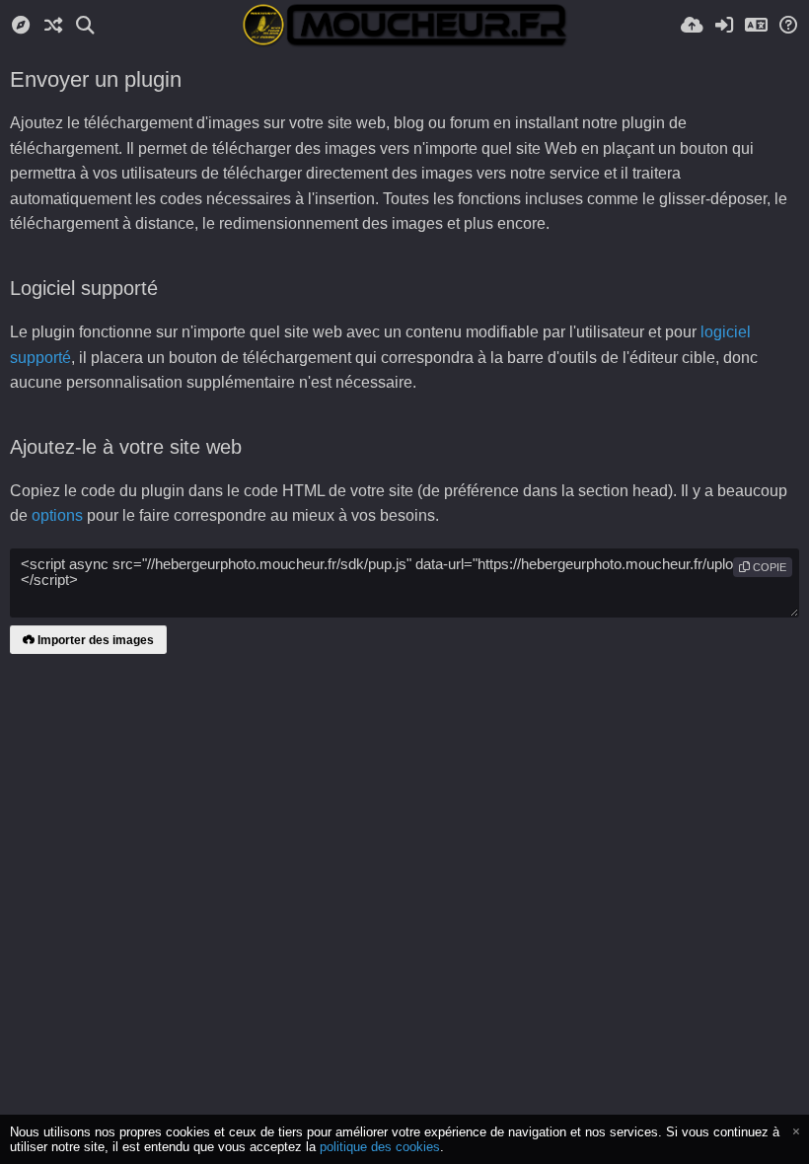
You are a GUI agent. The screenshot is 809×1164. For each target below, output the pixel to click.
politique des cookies (380, 1146)
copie (768, 567)
